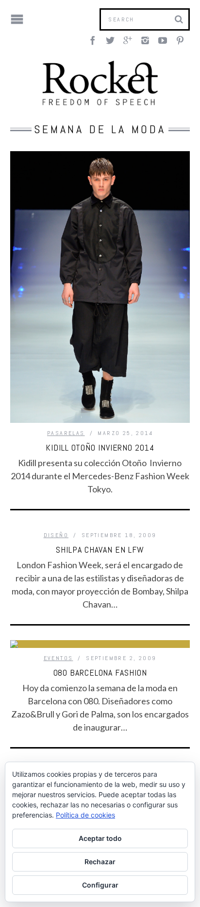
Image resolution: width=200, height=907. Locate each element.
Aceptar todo (100, 838)
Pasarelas (66, 433)
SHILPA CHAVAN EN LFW (100, 549)
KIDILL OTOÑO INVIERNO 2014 (100, 447)
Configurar (100, 885)
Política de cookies (85, 815)
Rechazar (100, 861)
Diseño (56, 535)
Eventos (58, 658)
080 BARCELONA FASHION (100, 672)
